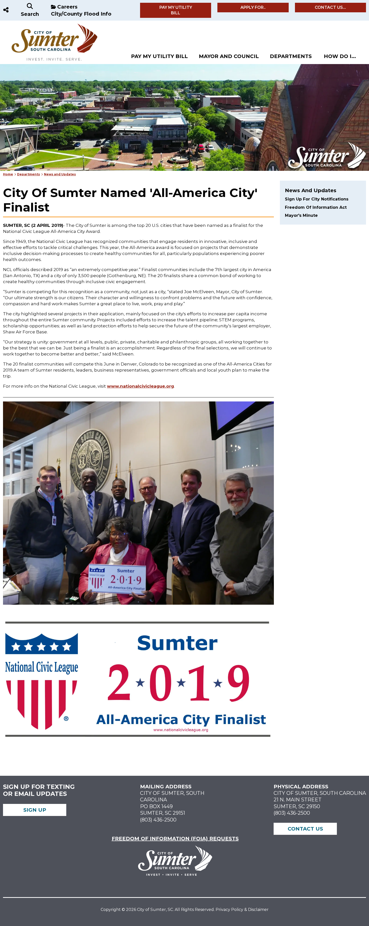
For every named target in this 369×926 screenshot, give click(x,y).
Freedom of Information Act (316, 207)
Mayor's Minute (301, 215)
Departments (291, 56)
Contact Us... (330, 7)
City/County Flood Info (81, 14)
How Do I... (340, 56)
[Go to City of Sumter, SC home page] (51, 25)
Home (8, 174)
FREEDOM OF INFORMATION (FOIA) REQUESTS (175, 839)
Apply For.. (253, 7)
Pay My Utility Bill (175, 10)
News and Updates (60, 174)
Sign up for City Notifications (316, 199)
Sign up (34, 810)
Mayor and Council (229, 56)
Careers (67, 7)
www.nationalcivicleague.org (140, 386)
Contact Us (305, 829)
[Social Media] (6, 10)
